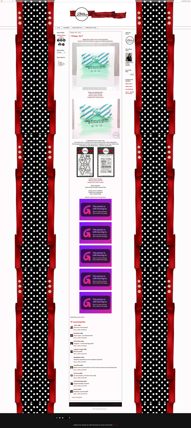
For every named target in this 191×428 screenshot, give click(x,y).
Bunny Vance (129, 86)
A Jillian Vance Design (96, 39)
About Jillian (66, 27)
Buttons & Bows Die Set (95, 95)
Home (58, 27)
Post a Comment (77, 397)
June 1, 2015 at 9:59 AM (80, 346)
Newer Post (74, 404)
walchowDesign (78, 381)
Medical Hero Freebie (91, 27)
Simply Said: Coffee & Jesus (95, 97)
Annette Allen (82, 41)
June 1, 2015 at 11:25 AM (80, 354)
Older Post (117, 404)
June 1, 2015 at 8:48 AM (80, 330)
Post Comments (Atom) (99, 409)
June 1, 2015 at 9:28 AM (80, 338)
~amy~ (75, 325)
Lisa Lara (76, 373)
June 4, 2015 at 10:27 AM (80, 394)
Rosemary (77, 333)
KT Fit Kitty (77, 341)
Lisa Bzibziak (129, 89)
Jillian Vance (128, 83)
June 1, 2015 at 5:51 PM (80, 362)
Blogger (115, 425)
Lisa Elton (77, 365)
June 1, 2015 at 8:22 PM (80, 370)
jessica (76, 389)
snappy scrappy (78, 349)
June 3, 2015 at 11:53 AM (80, 386)
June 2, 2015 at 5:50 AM (80, 378)
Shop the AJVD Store (77, 27)
